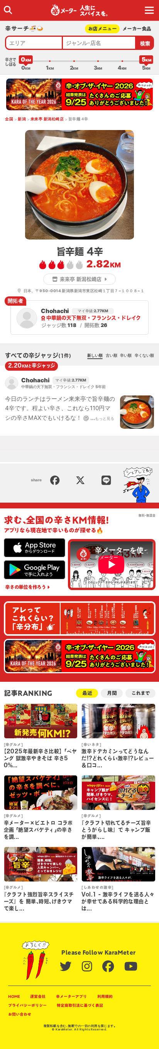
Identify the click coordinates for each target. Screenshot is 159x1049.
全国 (9, 118)
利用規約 (105, 996)
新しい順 (95, 355)
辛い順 (126, 355)
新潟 (22, 118)
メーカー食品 (136, 28)
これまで (140, 693)
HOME (14, 996)
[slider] (26, 61)
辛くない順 (144, 355)
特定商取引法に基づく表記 (80, 1005)
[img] (8, 10)
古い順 (111, 355)
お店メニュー (102, 28)
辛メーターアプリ (71, 996)
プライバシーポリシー (27, 1005)
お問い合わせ (19, 1014)
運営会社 (38, 996)
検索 (145, 43)
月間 (112, 693)
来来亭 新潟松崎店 (47, 118)
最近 (87, 693)
